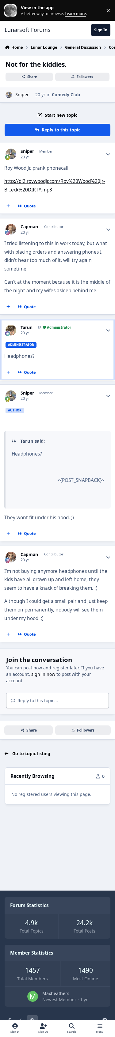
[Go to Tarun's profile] (11, 330)
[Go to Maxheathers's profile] (32, 996)
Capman (29, 226)
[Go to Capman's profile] (11, 229)
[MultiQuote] (8, 206)
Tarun (27, 327)
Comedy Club (66, 94)
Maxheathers (55, 993)
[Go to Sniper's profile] (9, 95)
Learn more (12, 10)
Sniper (22, 94)
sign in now (43, 674)
